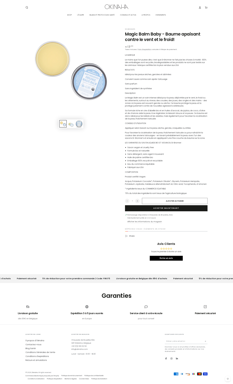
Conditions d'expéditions (37, 356)
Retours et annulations (36, 360)
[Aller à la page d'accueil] (116, 7)
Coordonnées (84, 379)
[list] (116, 312)
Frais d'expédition (145, 49)
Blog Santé (30, 348)
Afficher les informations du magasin (144, 221)
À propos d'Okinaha (34, 340)
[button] (27, 7)
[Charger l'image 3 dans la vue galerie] (79, 123)
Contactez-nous (33, 344)
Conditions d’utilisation (36, 379)
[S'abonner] (206, 341)
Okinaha (35, 372)
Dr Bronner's (130, 29)
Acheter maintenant (166, 208)
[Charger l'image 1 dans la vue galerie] (63, 123)
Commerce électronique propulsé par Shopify (42, 376)
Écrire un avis (166, 258)
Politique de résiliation (99, 379)
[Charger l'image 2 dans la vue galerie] (71, 123)
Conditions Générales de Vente (40, 352)
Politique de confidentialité (94, 376)
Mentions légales (71, 379)
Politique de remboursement (71, 376)
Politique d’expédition (54, 379)
